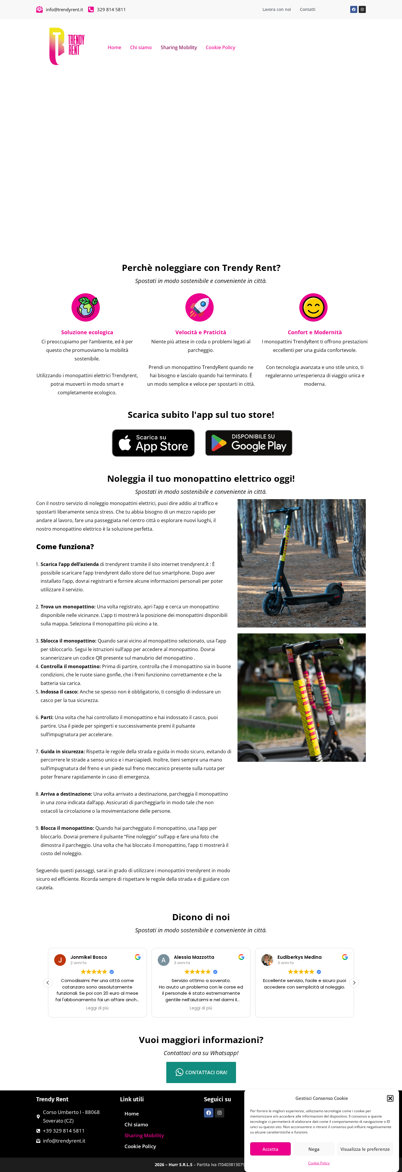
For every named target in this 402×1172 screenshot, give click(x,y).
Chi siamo (141, 47)
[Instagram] (362, 9)
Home (114, 47)
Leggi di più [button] (97, 1008)
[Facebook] (353, 9)
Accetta (270, 1149)
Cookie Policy (319, 1163)
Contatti (307, 9)
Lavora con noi (277, 9)
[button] (390, 1098)
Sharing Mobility (179, 47)
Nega (314, 1149)
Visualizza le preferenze (365, 1149)
